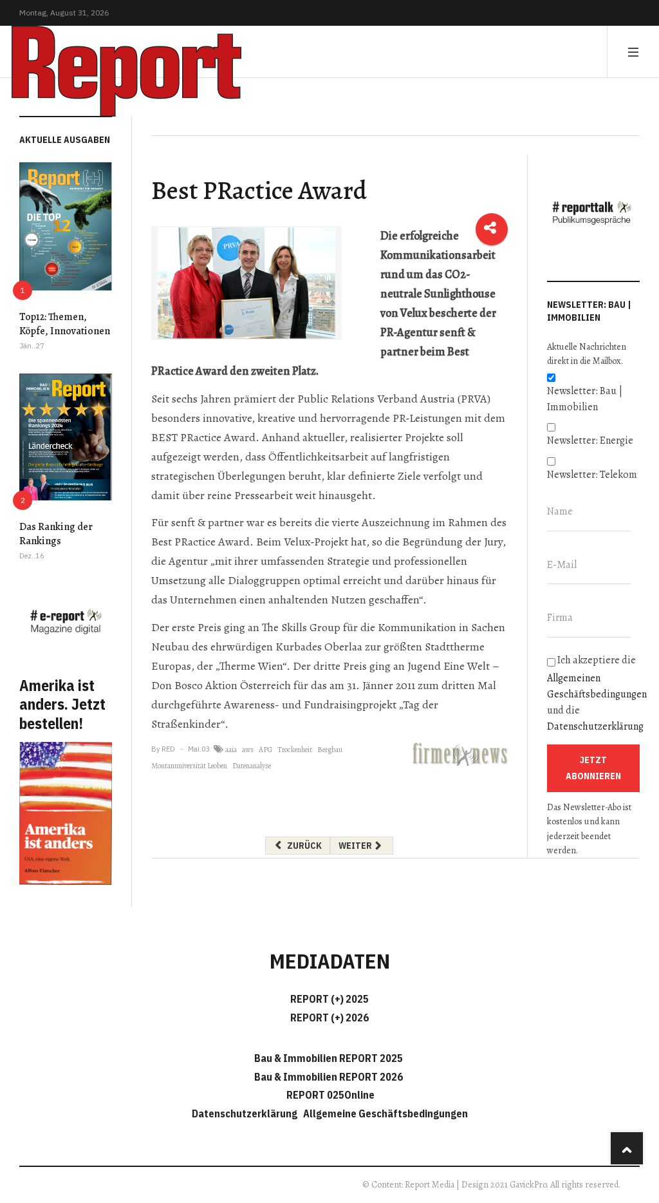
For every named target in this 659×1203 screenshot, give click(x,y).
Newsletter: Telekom (592, 475)
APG (265, 749)
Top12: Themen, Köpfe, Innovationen (64, 324)
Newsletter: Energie (590, 440)
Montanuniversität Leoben (189, 765)
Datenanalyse (251, 765)
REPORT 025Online (329, 1094)
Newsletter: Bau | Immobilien (584, 399)
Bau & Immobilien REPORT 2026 (328, 1076)
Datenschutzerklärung (595, 726)
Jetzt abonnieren (593, 768)
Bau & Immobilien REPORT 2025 (328, 1058)
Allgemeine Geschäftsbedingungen (385, 1113)
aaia (231, 749)
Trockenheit (294, 749)
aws (248, 749)
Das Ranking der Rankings (56, 534)
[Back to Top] (627, 1148)
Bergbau (329, 749)
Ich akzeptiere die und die (593, 693)
